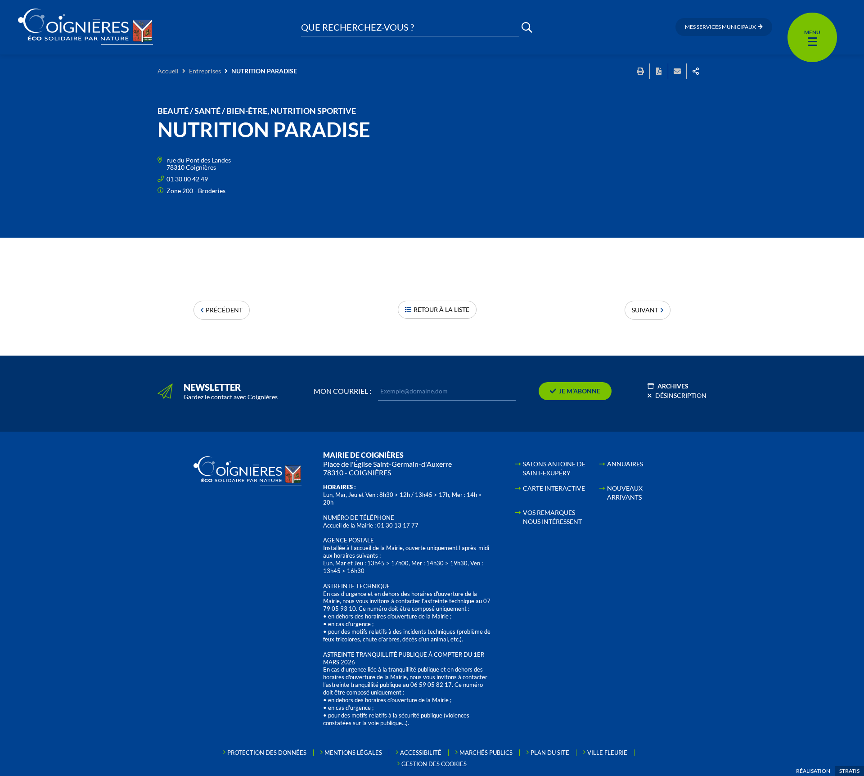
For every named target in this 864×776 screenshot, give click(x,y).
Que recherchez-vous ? (357, 27)
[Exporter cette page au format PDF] (659, 71)
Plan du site (550, 752)
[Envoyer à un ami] (677, 71)
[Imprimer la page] (640, 71)
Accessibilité (420, 752)
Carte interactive (554, 488)
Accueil (168, 71)
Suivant (645, 310)
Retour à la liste (441, 309)
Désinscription (680, 395)
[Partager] (696, 71)
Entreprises (205, 71)
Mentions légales (353, 752)
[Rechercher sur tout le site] (527, 27)
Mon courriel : (342, 391)
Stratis (849, 770)
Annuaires (625, 464)
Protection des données (266, 752)
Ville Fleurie (607, 752)
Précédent (224, 310)
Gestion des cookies (434, 763)
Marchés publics (486, 752)
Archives (672, 386)
